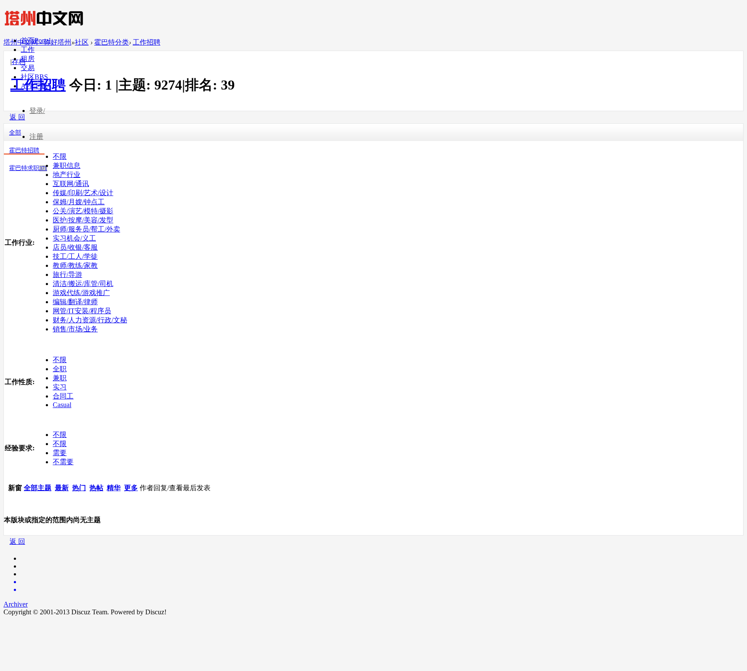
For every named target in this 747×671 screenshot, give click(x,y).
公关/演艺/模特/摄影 (83, 211)
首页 (36, 40)
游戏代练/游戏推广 (81, 292)
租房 (28, 58)
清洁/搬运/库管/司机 (83, 283)
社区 (34, 76)
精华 (114, 487)
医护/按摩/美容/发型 (83, 220)
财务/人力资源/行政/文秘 (90, 320)
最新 (62, 487)
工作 (28, 49)
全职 (60, 368)
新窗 (15, 487)
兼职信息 (66, 165)
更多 (131, 487)
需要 (60, 452)
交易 (28, 67)
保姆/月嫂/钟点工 (79, 201)
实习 (60, 387)
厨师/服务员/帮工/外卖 (86, 229)
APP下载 (34, 86)
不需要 (63, 462)
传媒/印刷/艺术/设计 (83, 192)
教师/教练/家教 (75, 265)
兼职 (60, 378)
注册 (36, 136)
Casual (62, 404)
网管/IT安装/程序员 (82, 311)
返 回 (17, 541)
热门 (79, 487)
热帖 (96, 487)
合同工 (63, 396)
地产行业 (66, 174)
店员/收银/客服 (75, 247)
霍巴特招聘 (24, 150)
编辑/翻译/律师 (75, 301)
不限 (60, 156)
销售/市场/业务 (75, 329)
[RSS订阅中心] (382, 590)
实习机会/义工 (74, 238)
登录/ (37, 110)
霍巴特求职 (28, 168)
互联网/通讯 (71, 183)
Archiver (15, 604)
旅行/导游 (67, 274)
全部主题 (37, 487)
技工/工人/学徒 (75, 256)
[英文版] (382, 582)
